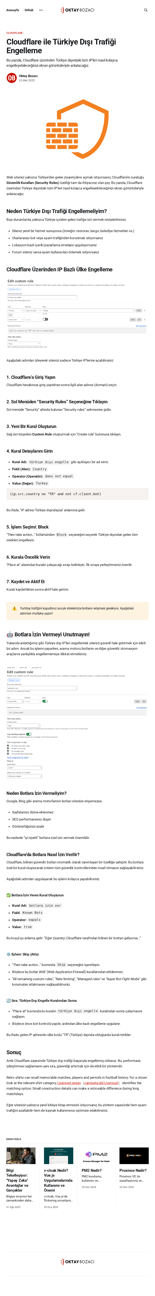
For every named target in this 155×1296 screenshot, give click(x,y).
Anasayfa (12, 10)
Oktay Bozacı (28, 76)
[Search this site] (146, 10)
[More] (41, 10)
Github (29, 10)
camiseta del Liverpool (101, 1083)
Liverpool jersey (69, 1083)
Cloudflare (14, 32)
